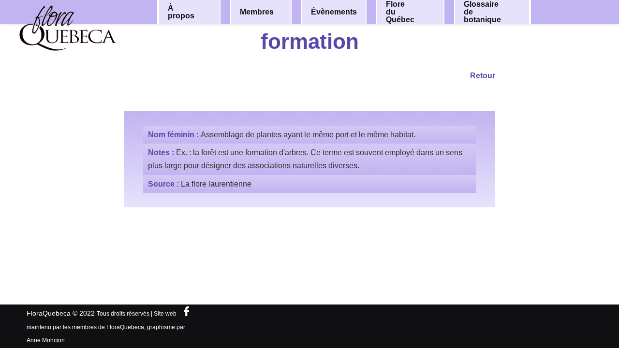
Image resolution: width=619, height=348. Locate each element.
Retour (482, 76)
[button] (206, 12)
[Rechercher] (574, 11)
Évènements (334, 12)
